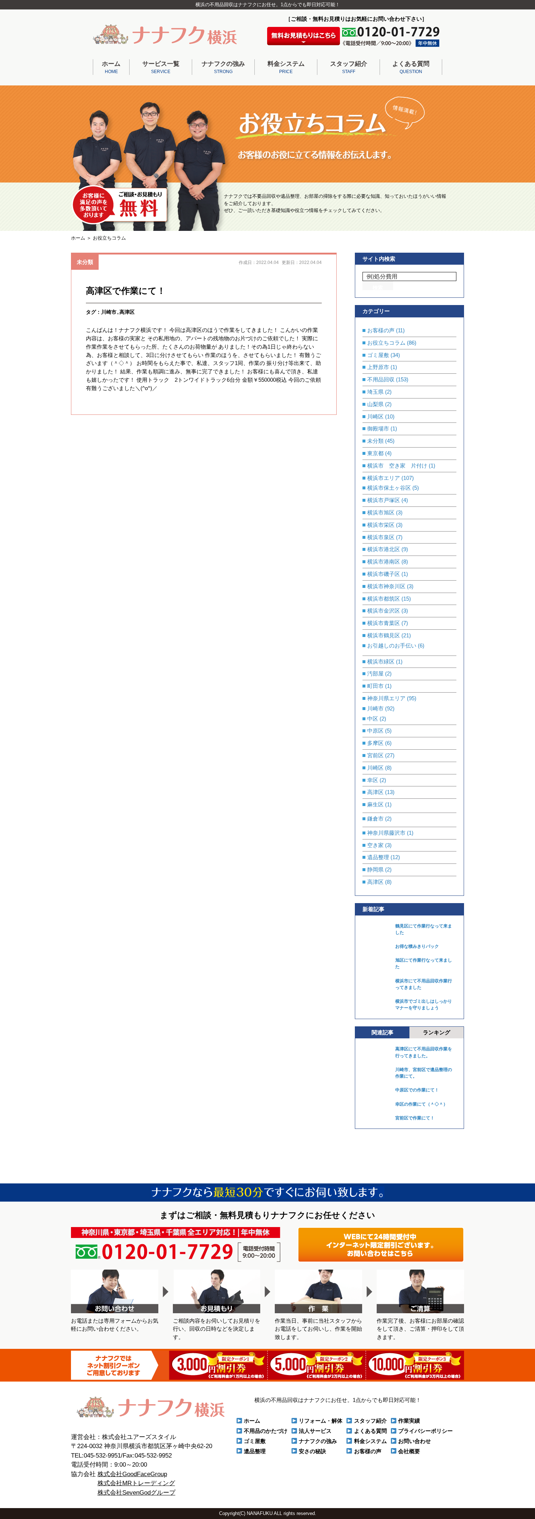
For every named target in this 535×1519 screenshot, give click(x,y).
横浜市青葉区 (383, 623)
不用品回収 (381, 379)
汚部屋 (375, 673)
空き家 (375, 845)
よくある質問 (410, 67)
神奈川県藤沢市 (386, 833)
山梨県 (375, 404)
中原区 (375, 731)
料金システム (286, 67)
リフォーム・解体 (320, 1421)
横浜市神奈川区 (386, 586)
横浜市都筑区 (383, 599)
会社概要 (409, 1451)
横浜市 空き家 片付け (397, 465)
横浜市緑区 (381, 661)
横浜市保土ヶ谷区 (389, 488)
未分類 (85, 262)
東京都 (375, 453)
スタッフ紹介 (348, 67)
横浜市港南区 (383, 561)
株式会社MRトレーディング (136, 1483)
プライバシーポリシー (425, 1431)
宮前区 (375, 755)
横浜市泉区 (381, 537)
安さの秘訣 (312, 1451)
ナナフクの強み (223, 67)
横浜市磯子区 (383, 574)
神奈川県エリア (386, 698)
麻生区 (375, 804)
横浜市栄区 (381, 525)
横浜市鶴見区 (383, 635)
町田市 (375, 686)
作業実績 (409, 1421)
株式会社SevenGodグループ (136, 1492)
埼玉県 (375, 392)
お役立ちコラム (386, 343)
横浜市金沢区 (383, 611)
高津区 (127, 312)
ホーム (111, 67)
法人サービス (315, 1431)
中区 (372, 719)
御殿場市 (378, 428)
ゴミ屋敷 (378, 355)
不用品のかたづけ (266, 1431)
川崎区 (375, 416)
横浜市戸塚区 (383, 500)
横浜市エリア (383, 478)
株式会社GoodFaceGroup (132, 1474)
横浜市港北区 (383, 549)
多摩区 (375, 743)
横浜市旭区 (381, 512)
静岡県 (375, 869)
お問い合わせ (414, 1441)
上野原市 (378, 367)
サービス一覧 (160, 67)
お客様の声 (381, 330)
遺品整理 (378, 857)
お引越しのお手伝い (391, 645)
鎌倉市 (375, 818)
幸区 (372, 780)
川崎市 (108, 312)
